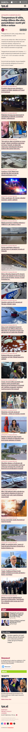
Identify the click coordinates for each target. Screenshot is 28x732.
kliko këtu (19, 662)
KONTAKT (4, 709)
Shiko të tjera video (6, 699)
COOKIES (4, 713)
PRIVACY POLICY (6, 711)
